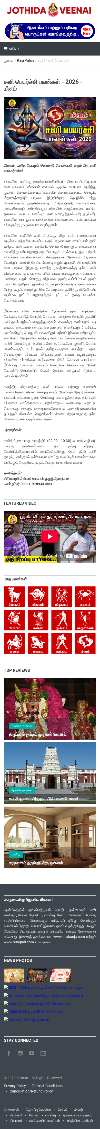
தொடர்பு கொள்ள (38, 1110)
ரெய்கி (62, 1110)
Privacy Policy (15, 1086)
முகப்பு (8, 60)
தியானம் (16, 1120)
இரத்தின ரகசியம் (80, 1120)
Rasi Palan (25, 60)
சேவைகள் (11, 1110)
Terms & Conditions (47, 1086)
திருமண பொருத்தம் (77, 1115)
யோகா (34, 1115)
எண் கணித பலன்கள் (44, 1120)
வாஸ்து (16, 854)
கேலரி (78, 1110)
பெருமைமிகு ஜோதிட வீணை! (28, 899)
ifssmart (23, 1078)
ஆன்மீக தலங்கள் (22, 726)
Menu (14, 49)
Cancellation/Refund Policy (31, 1091)
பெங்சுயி (16, 1115)
